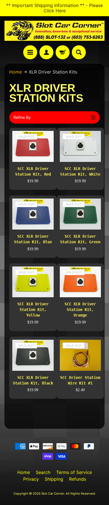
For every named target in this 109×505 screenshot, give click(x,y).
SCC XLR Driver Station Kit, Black (33, 380)
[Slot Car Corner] (54, 31)
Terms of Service (74, 472)
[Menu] (30, 52)
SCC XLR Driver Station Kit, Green (80, 239)
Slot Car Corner (52, 493)
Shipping (54, 479)
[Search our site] (79, 52)
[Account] (46, 52)
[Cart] (63, 52)
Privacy (31, 479)
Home (15, 72)
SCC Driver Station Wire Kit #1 (80, 380)
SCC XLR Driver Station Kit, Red (33, 171)
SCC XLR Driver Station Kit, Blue (33, 239)
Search (43, 472)
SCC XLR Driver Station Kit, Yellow (33, 309)
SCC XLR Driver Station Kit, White (80, 171)
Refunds (77, 479)
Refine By (22, 117)
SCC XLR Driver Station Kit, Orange (80, 309)
